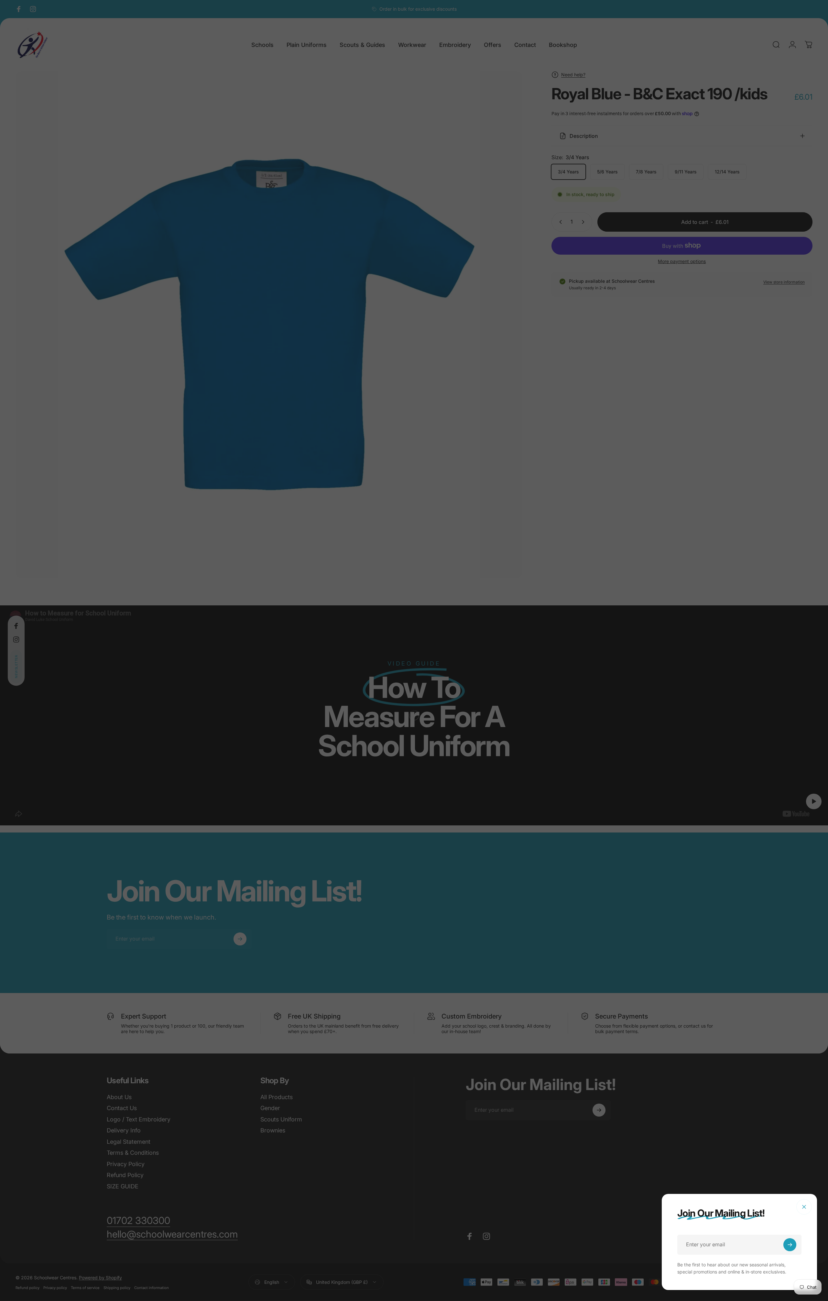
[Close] (804, 1207)
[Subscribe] (789, 1244)
